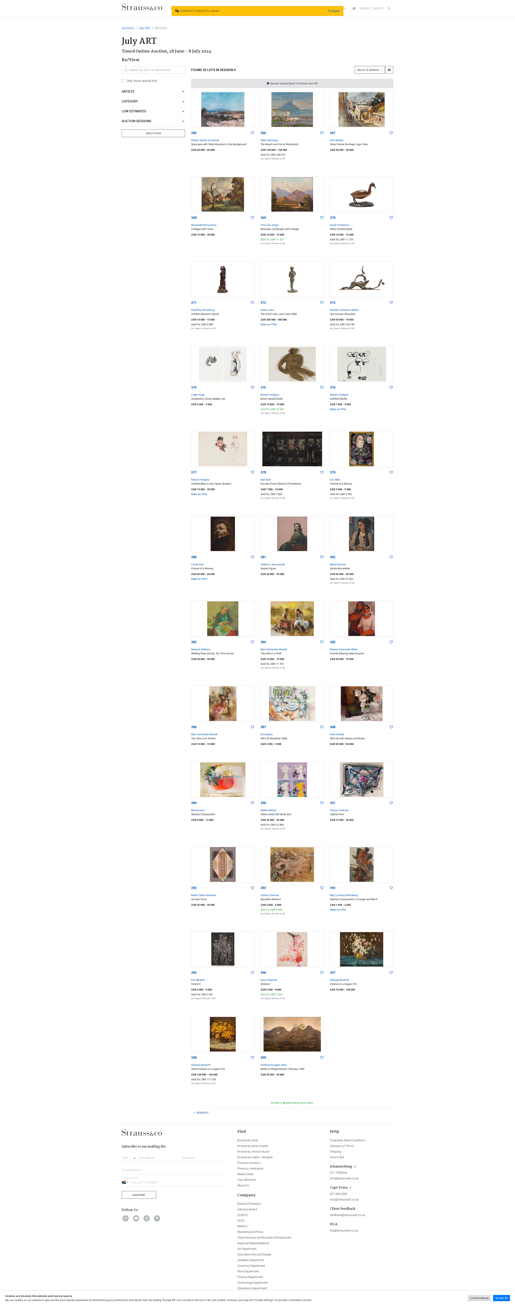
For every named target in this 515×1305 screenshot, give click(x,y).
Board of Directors (249, 1203)
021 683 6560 (338, 1193)
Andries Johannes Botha (344, 309)
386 (194, 727)
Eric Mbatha (198, 979)
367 (332, 133)
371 (194, 303)
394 (332, 888)
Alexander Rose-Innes (203, 224)
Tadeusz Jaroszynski (273, 564)
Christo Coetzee (339, 810)
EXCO (241, 1220)
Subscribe (138, 1194)
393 (263, 888)
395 (194, 973)
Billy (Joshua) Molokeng (344, 895)
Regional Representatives (253, 1243)
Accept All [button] (501, 1298)
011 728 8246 (338, 1172)
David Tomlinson (339, 224)
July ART (144, 28)
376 (332, 387)
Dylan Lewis (267, 309)
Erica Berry (267, 734)
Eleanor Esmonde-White (343, 649)
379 (332, 472)
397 (332, 973)
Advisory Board (247, 1209)
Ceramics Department (251, 1265)
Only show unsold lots (142, 81)
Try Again (334, 10)
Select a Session (368, 69)
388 (332, 727)
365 (194, 133)
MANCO (242, 1226)
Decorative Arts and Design (254, 1254)
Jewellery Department (250, 1260)
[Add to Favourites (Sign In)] (252, 133)
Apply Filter (153, 133)
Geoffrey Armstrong (202, 309)
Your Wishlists (246, 1179)
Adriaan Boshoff (339, 979)
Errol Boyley (336, 140)
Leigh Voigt (197, 394)
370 (332, 218)
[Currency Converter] (354, 8)
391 (332, 803)
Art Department (246, 1248)
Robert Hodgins (270, 394)
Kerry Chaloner (269, 979)
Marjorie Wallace (200, 649)
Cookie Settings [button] (479, 1298)
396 (263, 973)
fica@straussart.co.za (344, 1230)
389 (194, 803)
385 (332, 642)
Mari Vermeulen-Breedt (274, 649)
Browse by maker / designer (255, 1157)
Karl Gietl (266, 479)
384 (263, 642)
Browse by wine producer (253, 1151)
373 (332, 303)
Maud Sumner (338, 564)
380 (194, 557)
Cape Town (339, 1187)
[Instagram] (126, 1218)
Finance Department (250, 1277)
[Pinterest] (157, 1218)
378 (263, 472)
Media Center (245, 1174)
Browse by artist (247, 1140)
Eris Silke (335, 479)
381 (263, 557)
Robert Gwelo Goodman (205, 140)
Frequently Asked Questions (347, 1140)
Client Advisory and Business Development (264, 1237)
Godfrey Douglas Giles (274, 1064)
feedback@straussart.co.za (347, 1215)
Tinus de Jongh (269, 224)
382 (332, 557)
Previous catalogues (250, 1168)
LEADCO (242, 1215)
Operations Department (252, 1288)
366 (263, 133)
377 (194, 472)
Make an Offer (269, 324)
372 (263, 303)
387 (263, 727)
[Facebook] (147, 1218)
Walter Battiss (268, 810)
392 (194, 888)
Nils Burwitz (198, 810)
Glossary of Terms (342, 1146)
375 (263, 387)
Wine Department (248, 1271)
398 (194, 1058)
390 (263, 803)
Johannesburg (341, 1166)
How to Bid (337, 1157)
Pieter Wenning (269, 140)
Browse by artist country (252, 1146)
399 (263, 1058)
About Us (243, 1185)
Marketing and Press (250, 1232)
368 (194, 218)
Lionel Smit (197, 564)
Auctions (128, 28)
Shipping (335, 1151)
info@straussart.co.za (344, 1178)
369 (263, 218)
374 (194, 387)
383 (194, 642)
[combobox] (129, 1157)
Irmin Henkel (337, 734)
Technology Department (252, 1282)
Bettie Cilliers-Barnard (203, 895)
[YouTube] (136, 1218)
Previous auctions (249, 1162)
